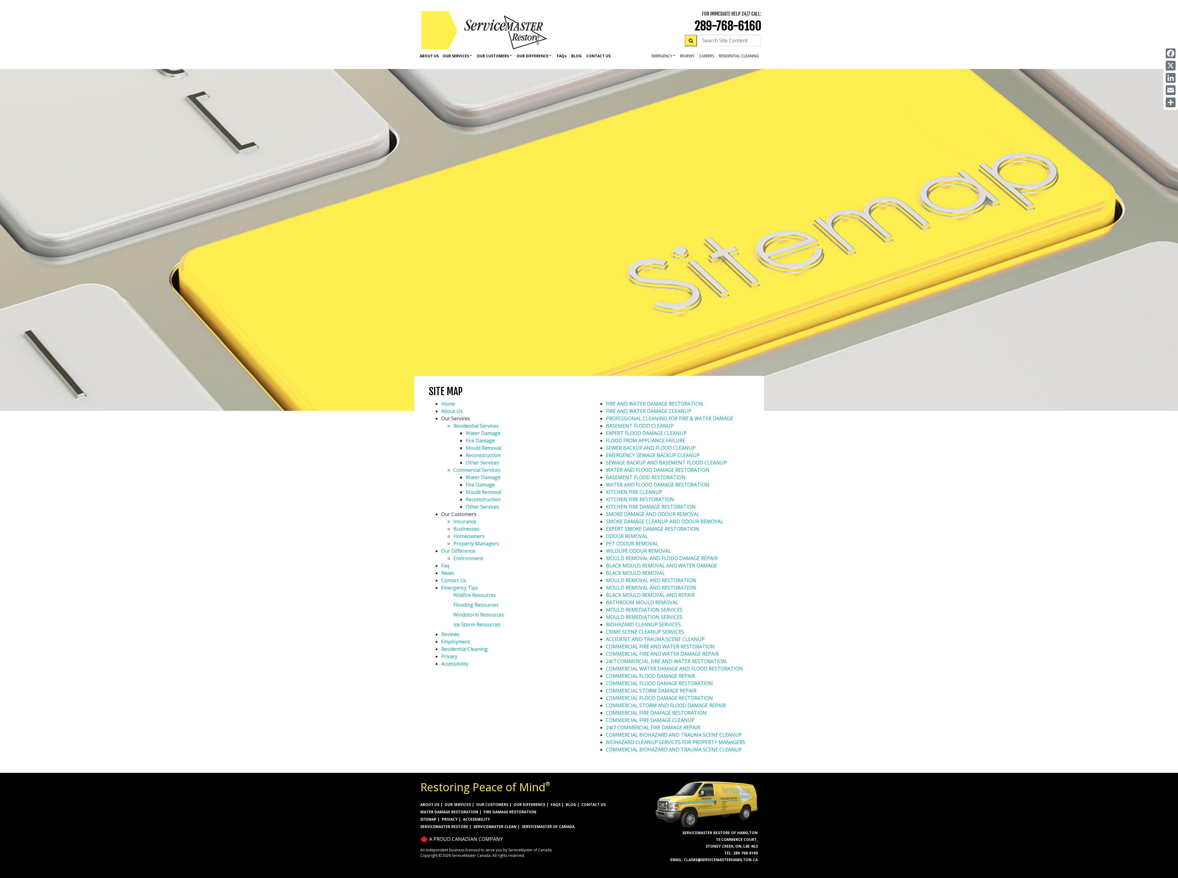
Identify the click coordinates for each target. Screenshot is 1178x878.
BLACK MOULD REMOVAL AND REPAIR (650, 595)
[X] (1171, 65)
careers (706, 56)
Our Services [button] (456, 56)
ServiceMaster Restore (444, 826)
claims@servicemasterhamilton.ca (721, 859)
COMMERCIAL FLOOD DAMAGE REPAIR (650, 676)
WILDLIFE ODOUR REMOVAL (638, 551)
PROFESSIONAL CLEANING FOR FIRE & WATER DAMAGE (669, 418)
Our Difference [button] (533, 56)
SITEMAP (428, 819)
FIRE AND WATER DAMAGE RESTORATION (654, 403)
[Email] (1171, 90)
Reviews (687, 56)
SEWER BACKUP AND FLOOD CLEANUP (650, 448)
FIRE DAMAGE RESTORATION (509, 812)
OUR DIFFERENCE (529, 804)
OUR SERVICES (458, 804)
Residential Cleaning (464, 649)
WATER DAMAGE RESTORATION (449, 812)
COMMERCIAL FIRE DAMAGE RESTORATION (656, 712)
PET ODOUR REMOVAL (632, 543)
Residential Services (476, 425)
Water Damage (483, 433)
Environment (468, 558)
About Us (429, 56)
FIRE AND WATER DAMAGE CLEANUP (648, 411)
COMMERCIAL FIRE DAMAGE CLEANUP (650, 720)
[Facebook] (1171, 53)
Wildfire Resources (474, 595)
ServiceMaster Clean (495, 826)
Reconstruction (483, 455)
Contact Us (598, 56)
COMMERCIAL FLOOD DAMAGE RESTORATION (659, 683)
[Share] (1171, 102)
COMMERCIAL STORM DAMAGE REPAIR (651, 690)
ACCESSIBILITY (476, 819)
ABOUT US (429, 804)
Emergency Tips (459, 587)
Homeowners (468, 536)
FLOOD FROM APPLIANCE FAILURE (645, 440)
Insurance (464, 521)
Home (448, 403)
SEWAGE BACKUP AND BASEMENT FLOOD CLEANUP (666, 462)
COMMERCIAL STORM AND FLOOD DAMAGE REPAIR (666, 705)
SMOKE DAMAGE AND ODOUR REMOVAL (653, 514)
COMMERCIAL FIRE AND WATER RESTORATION (660, 646)
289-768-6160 (728, 26)
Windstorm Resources (478, 614)
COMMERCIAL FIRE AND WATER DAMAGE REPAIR (662, 654)
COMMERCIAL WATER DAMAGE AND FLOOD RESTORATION (674, 668)
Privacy (449, 656)
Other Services (482, 462)
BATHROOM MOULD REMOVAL (642, 602)
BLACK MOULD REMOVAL (635, 573)
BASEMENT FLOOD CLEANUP (640, 425)
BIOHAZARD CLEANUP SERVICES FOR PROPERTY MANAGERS (675, 742)
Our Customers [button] (493, 56)
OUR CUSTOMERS (492, 804)
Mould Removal (483, 448)
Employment (455, 641)
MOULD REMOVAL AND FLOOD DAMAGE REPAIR (662, 558)
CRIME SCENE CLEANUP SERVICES (645, 631)
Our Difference (458, 551)
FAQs (555, 804)
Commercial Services (476, 470)
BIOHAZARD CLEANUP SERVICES (643, 624)
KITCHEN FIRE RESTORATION (640, 499)
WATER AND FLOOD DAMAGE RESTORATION (658, 470)
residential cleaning (739, 56)
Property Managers (476, 543)
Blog (576, 56)
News (447, 573)
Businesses (466, 528)
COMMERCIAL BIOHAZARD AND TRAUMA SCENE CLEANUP (674, 734)
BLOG (571, 804)
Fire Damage (480, 440)
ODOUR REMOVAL (627, 536)
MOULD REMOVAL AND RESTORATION (651, 580)
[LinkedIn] (1171, 78)
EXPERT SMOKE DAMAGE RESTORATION (652, 528)
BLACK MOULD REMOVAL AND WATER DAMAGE (661, 565)
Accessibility (454, 663)
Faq (562, 56)
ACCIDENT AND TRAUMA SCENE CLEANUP (655, 639)
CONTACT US (593, 804)
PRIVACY (450, 819)
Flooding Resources (476, 604)
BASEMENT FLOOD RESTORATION (646, 477)
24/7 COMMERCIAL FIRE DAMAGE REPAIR (653, 727)
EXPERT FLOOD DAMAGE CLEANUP (646, 433)
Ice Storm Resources (476, 624)
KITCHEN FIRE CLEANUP (634, 492)
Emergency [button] (662, 56)
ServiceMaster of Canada (548, 826)
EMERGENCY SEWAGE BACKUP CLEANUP (653, 455)
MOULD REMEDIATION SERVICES (644, 609)
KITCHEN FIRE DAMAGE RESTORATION (651, 506)
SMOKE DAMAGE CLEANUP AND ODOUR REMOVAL (664, 521)
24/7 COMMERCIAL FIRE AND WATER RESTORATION (666, 661)
